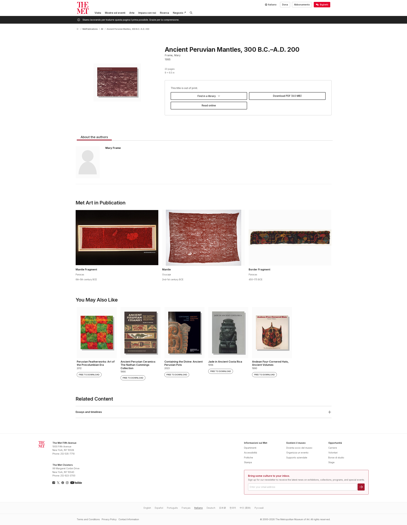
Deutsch (211, 507)
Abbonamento (302, 4)
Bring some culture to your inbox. (269, 475)
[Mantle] (203, 238)
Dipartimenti (250, 447)
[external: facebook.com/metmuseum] (53, 482)
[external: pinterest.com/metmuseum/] (62, 482)
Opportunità (335, 442)
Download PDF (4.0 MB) (287, 95)
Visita (98, 12)
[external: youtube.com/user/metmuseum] (76, 482)
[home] (78, 29)
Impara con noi (147, 12)
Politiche (248, 457)
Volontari (333, 452)
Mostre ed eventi (115, 12)
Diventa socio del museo (299, 447)
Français (186, 507)
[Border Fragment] (290, 238)
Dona (285, 4)
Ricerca (164, 12)
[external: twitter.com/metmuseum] (58, 482)
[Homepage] (83, 8)
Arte (131, 12)
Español (159, 507)
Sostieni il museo (296, 442)
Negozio (178, 12)
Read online (209, 105)
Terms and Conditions (88, 519)
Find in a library (207, 96)
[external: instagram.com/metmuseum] (67, 482)
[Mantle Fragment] (117, 238)
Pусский (259, 507)
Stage (331, 462)
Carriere (332, 447)
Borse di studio (336, 457)
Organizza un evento (297, 452)
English (147, 507)
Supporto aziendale (296, 457)
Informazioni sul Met (255, 442)
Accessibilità (250, 452)
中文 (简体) (245, 507)
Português (172, 507)
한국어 (233, 507)
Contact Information (129, 519)
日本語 (222, 507)
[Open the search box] (191, 13)
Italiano (198, 507)
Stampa (248, 462)
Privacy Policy (109, 519)
